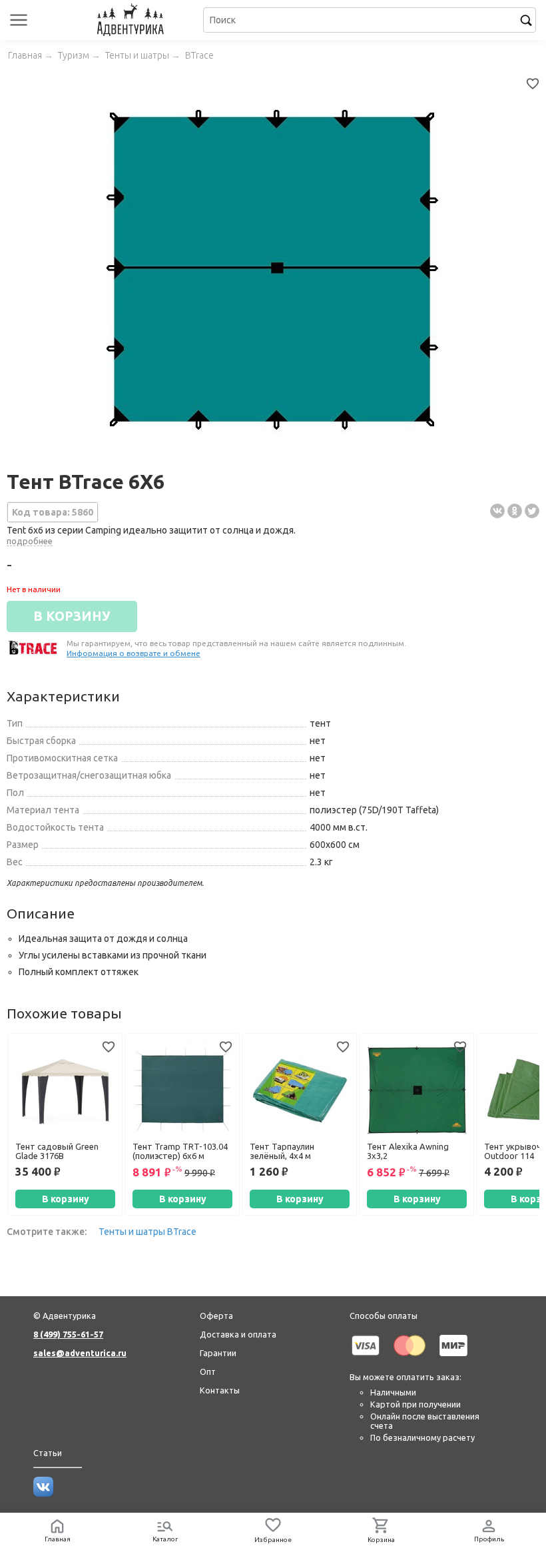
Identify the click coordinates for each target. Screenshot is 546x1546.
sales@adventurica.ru (80, 1352)
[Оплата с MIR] (453, 1358)
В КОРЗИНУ (72, 616)
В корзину (65, 1199)
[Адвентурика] (132, 20)
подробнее (30, 541)
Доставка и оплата (238, 1334)
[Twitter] (532, 511)
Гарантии (218, 1352)
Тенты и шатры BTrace (147, 1231)
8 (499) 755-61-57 (68, 1334)
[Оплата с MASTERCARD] (409, 1358)
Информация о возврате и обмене (133, 653)
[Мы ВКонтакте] (43, 1493)
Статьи (47, 1452)
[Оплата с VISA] (366, 1358)
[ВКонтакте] (497, 511)
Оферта (216, 1315)
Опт (208, 1371)
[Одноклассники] (514, 511)
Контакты (220, 1390)
